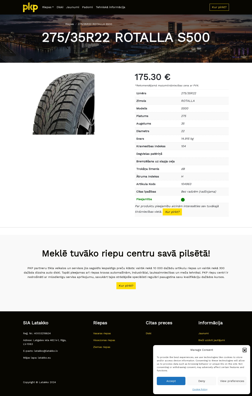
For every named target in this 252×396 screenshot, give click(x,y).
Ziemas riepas (101, 346)
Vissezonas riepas (104, 340)
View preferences (232, 381)
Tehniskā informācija (110, 7)
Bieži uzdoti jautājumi (211, 340)
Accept (171, 381)
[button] (244, 350)
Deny (201, 381)
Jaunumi (72, 7)
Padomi (87, 7)
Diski (60, 7)
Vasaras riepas (102, 333)
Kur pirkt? (172, 212)
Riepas (46, 7)
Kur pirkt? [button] (219, 7)
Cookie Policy (199, 389)
